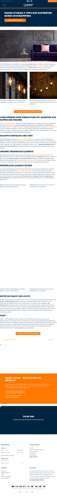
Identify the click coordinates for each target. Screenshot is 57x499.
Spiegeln (25, 160)
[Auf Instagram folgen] (28, 423)
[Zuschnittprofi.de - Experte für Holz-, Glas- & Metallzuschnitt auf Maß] (28, 5)
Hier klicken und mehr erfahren (37, 479)
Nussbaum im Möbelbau (9, 339)
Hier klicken (19, 450)
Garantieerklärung (5, 478)
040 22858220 (15, 397)
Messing (54, 127)
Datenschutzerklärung (6, 476)
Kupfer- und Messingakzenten (26, 139)
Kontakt (31, 448)
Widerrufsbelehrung (5, 472)
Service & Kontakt (52, 1)
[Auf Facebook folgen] (25, 423)
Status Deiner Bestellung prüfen (37, 449)
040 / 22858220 (17, 395)
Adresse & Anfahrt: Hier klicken (7, 455)
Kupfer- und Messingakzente (7, 123)
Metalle (11, 127)
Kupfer (48, 127)
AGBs (2, 474)
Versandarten (33, 453)
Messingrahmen (34, 160)
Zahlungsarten (33, 455)
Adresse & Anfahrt (34, 451)
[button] (3, 5)
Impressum (3, 471)
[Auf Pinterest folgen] (32, 423)
